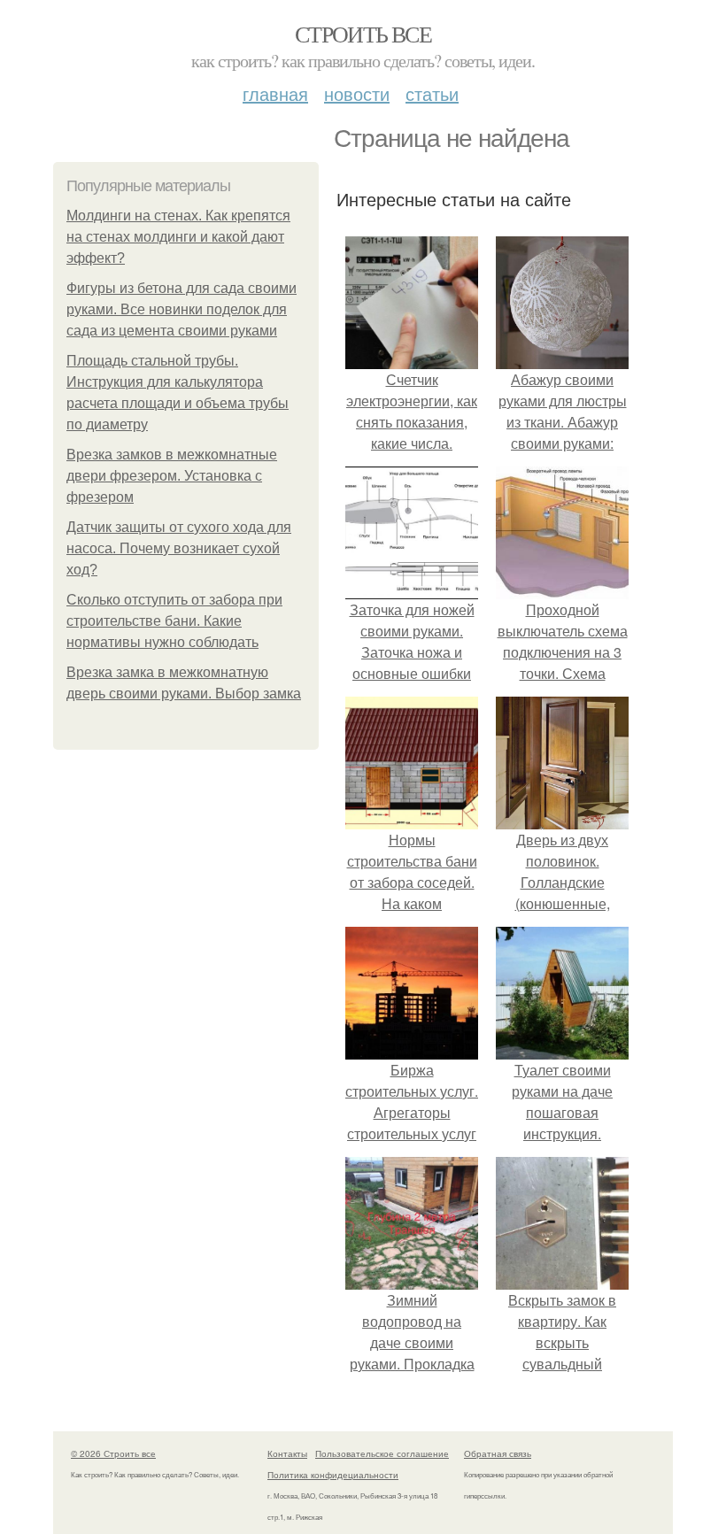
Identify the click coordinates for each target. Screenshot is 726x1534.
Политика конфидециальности (332, 1474)
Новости (357, 93)
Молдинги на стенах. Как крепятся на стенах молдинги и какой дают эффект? (178, 237)
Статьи (432, 93)
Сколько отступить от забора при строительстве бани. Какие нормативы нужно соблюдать (174, 621)
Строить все (363, 34)
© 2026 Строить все (113, 1453)
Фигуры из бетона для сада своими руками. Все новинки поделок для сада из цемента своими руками (181, 309)
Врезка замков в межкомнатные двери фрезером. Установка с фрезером (171, 476)
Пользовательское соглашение (382, 1453)
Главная (275, 93)
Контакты (287, 1453)
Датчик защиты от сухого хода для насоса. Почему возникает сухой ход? (178, 548)
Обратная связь (497, 1453)
